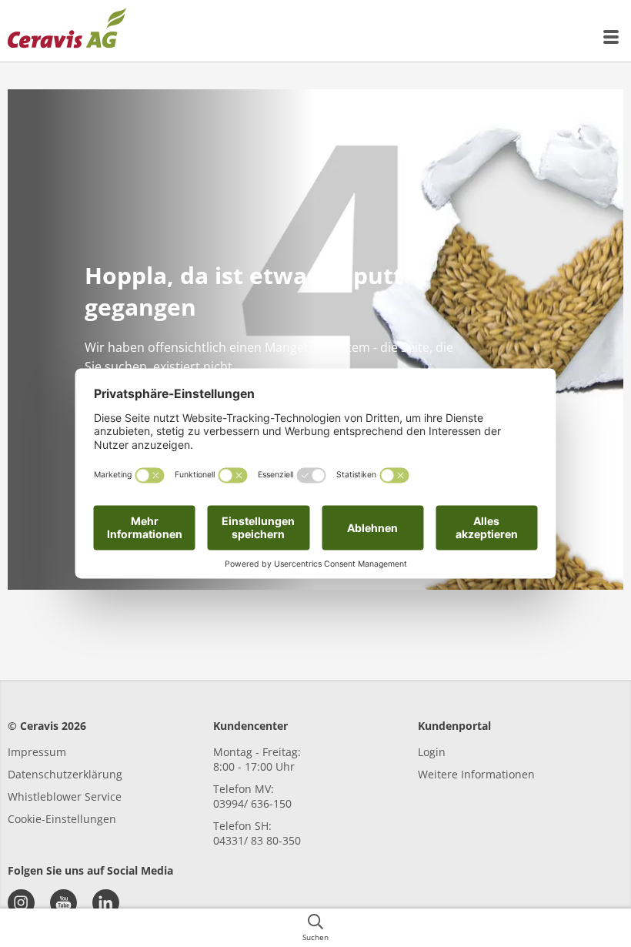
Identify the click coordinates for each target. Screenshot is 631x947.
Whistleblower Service (65, 796)
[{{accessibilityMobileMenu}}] (612, 37)
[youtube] (63, 902)
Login (432, 752)
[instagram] (21, 902)
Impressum (37, 752)
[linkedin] (105, 902)
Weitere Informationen (476, 774)
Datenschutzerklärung (65, 774)
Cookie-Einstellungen (62, 818)
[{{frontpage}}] (67, 31)
